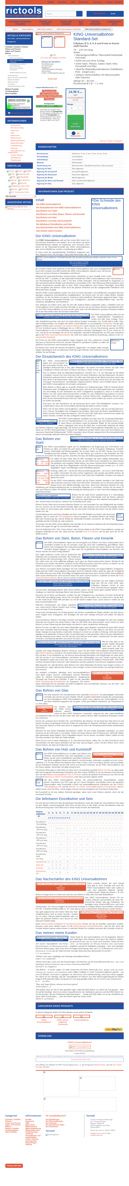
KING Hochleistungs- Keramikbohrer (107, 677)
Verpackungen (15, 160)
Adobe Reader (99, 1065)
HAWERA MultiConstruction (17, 72)
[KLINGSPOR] (22, 177)
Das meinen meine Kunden (49, 231)
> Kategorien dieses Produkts (49, 96)
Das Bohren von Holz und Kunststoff (53, 221)
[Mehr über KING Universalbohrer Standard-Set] (17, 208)
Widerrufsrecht (15, 138)
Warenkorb (62, 2)
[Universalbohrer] (81, 1016)
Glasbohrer (94, 695)
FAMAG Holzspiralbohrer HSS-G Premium (64, 774)
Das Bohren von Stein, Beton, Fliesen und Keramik (60, 214)
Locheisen (11, 84)
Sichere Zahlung (16, 155)
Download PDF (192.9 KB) (80, 1060)
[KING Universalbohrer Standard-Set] (47, 42)
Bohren (81, 23)
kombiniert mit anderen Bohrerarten (68, 326)
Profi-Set (39, 868)
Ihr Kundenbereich (56, 1115)
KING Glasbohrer (47, 653)
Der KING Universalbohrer (48, 204)
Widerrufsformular (16, 143)
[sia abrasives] (24, 180)
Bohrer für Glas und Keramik (17, 78)
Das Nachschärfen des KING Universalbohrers (58, 227)
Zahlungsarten (15, 158)
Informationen (16, 120)
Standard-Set (41, 862)
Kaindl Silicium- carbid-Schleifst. (60, 901)
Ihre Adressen (51, 1123)
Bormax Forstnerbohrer (59, 777)
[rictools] (10, 171)
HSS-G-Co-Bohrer (90, 532)
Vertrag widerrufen (14, 1166)
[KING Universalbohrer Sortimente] (62, 1016)
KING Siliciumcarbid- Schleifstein (60, 887)
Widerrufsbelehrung (17, 141)
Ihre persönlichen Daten (55, 1125)
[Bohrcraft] (22, 183)
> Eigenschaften (49, 91)
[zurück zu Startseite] (8, 29)
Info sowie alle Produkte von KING (53, 58)
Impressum (97, 2)
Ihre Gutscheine (52, 1127)
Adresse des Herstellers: (51, 62)
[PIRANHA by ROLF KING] (19, 186)
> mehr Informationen (49, 94)
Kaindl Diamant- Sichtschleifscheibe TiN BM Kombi (101, 916)
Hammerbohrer (12, 75)
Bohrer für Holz (12, 82)
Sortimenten (107, 323)
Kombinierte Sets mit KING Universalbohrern (17, 65)
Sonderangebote (114, 23)
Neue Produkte (11, 93)
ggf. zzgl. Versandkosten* (75, 97)
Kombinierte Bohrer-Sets (16, 86)
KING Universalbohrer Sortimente (17, 61)
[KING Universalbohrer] (44, 1016)
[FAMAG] (27, 171)
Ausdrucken (52, 79)
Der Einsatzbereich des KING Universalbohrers (58, 208)
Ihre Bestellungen (52, 1119)
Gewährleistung (16, 146)
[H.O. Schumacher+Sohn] (19, 192)
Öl (91, 630)
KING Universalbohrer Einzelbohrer (16, 69)
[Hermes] (13, 189)
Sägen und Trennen (66, 23)
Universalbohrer (13, 56)
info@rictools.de (96, 1135)
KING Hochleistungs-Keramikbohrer (51, 681)
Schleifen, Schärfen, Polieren (20, 23)
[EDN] (12, 177)
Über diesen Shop (17, 128)
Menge (70, 104)
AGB (72, 2)
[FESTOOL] (23, 189)
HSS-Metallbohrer (65, 516)
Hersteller (14, 165)
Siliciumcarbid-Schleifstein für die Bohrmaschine (61, 924)
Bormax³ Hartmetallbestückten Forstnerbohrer (93, 787)
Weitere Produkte (95, 23)
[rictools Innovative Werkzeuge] (23, 12)
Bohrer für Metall (13, 80)
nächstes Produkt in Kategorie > (112, 141)
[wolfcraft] (12, 180)
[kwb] (14, 183)
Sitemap (109, 2)
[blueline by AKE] (22, 174)
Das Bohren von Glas (46, 217)
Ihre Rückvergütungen (54, 1121)
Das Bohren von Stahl (46, 211)
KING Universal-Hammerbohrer (57, 335)
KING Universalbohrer (16, 58)
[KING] (11, 174)
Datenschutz (83, 2)
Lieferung (13, 148)
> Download (49, 99)
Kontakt (50, 2)
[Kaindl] (19, 171)
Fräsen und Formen (45, 23)
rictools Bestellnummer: (45, 87)
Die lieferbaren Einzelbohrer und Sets (54, 224)
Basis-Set (40, 865)
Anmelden (119, 2)
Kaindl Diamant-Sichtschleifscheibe (88, 926)
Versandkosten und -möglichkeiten (17, 151)
